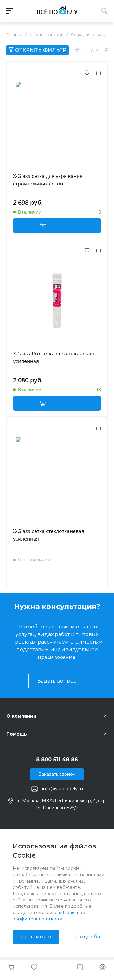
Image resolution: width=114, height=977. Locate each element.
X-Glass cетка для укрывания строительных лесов (48, 180)
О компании (21, 716)
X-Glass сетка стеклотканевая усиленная (48, 535)
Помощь (16, 734)
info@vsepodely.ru (62, 789)
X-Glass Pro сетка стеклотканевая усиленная (53, 357)
